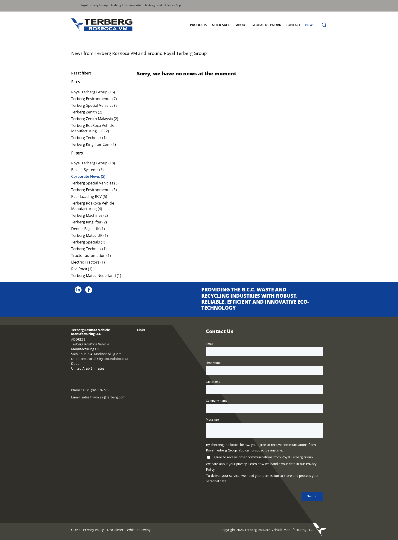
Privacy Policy (93, 530)
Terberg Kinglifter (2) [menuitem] (89, 222)
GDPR (75, 530)
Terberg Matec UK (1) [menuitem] (89, 235)
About (241, 25)
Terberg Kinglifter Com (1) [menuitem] (93, 144)
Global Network (266, 25)
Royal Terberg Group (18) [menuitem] (93, 163)
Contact (293, 25)
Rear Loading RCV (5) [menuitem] (89, 196)
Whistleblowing (139, 530)
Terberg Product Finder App (163, 5)
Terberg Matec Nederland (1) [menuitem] (96, 275)
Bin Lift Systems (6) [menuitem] (87, 169)
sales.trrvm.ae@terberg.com (103, 397)
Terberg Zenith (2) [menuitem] (86, 112)
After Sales (221, 25)
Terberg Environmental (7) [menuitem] (94, 98)
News (309, 25)
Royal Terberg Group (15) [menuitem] (93, 92)
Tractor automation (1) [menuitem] (91, 255)
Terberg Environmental (126, 5)
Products (198, 25)
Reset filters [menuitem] (81, 73)
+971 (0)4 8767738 (96, 390)
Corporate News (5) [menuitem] (88, 176)
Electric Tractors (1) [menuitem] (88, 262)
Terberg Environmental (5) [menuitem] (94, 189)
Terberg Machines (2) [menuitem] (89, 215)
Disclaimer (115, 530)
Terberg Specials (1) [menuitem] (88, 242)
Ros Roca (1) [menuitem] (81, 268)
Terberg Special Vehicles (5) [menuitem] (95, 105)
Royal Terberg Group (94, 5)
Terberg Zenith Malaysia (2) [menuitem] (94, 118)
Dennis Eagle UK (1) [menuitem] (88, 228)
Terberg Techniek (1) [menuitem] (89, 137)
